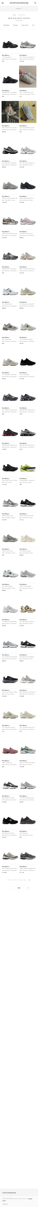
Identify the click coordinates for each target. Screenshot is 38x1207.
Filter (19, 8)
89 (29, 880)
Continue (5, 1204)
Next (19, 888)
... (26, 880)
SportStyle (6, 25)
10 (24, 880)
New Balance (22, 14)
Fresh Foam (25, 25)
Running (15, 25)
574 (33, 25)
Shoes (14, 14)
